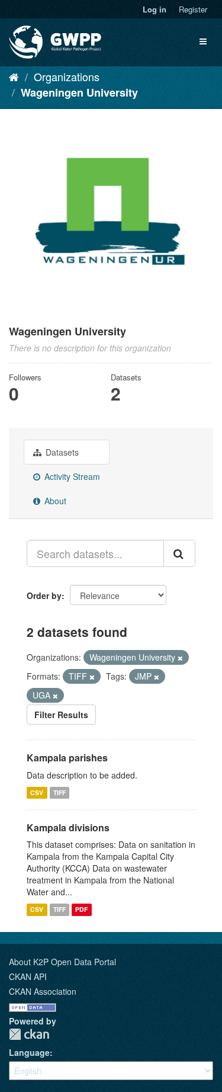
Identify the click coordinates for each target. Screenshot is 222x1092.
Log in (154, 9)
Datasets (61, 452)
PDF (81, 909)
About (54, 501)
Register (193, 9)
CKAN (29, 1034)
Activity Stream (71, 476)
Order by (44, 595)
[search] (179, 553)
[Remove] (180, 657)
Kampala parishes (67, 757)
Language (29, 1052)
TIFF (59, 792)
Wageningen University (79, 92)
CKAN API (28, 976)
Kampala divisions (68, 827)
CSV (36, 792)
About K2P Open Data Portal (62, 962)
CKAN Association (42, 991)
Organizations (66, 76)
